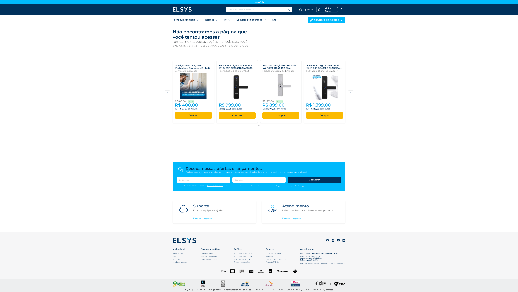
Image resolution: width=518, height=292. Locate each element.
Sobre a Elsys (178, 253)
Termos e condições (242, 259)
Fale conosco (321, 263)
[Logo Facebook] (327, 241)
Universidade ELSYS (209, 259)
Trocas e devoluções (242, 262)
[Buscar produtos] (289, 10)
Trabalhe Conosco (208, 253)
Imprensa (176, 259)
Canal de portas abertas (335, 263)
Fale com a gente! (202, 218)
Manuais (269, 256)
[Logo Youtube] (338, 241)
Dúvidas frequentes (308, 263)
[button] (327, 9)
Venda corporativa (180, 262)
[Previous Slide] (174, 2)
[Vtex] (339, 284)
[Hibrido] (320, 284)
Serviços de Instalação (326, 20)
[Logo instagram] (333, 241)
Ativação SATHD (272, 262)
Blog (174, 256)
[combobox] (259, 9)
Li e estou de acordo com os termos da (193, 186)
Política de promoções (243, 256)
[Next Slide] (344, 2)
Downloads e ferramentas (276, 259)
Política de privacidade (243, 253)
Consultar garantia (273, 253)
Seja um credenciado (209, 256)
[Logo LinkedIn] (343, 241)
